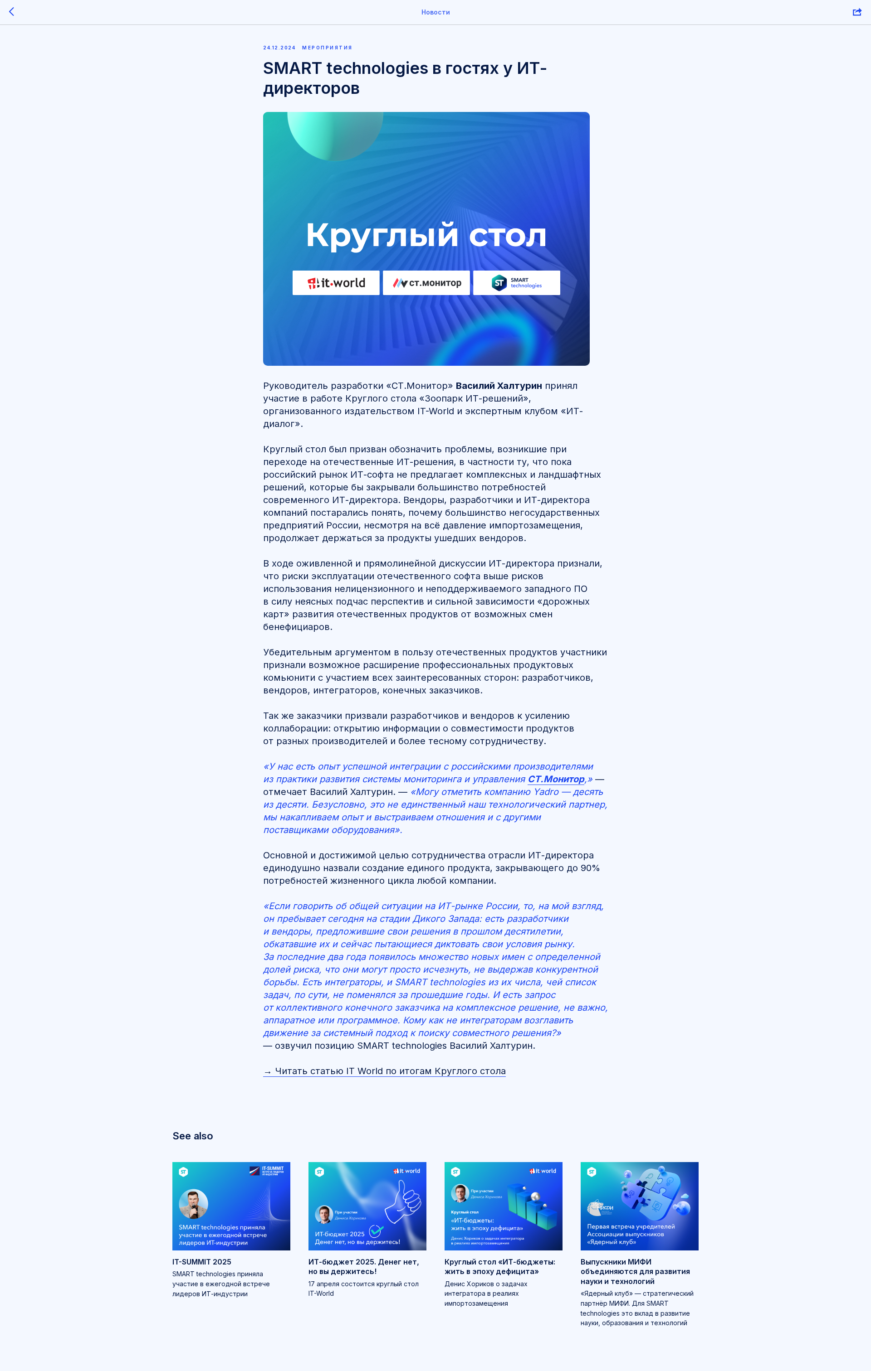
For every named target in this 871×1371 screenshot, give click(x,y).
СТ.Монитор (556, 779)
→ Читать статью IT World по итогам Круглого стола (384, 1071)
